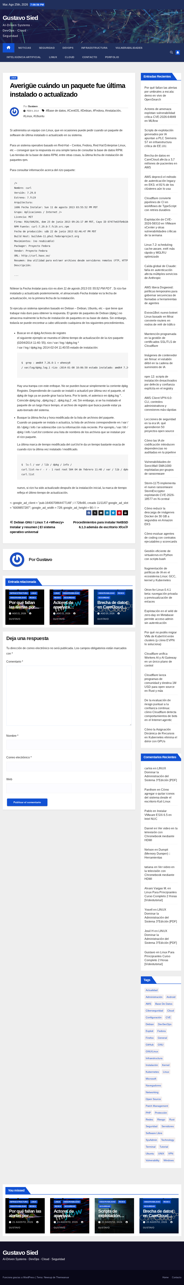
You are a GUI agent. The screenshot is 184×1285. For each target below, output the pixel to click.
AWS (148, 1003)
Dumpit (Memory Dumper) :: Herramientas (157, 853)
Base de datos (163, 1003)
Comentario (14, 661)
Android (171, 997)
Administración (154, 997)
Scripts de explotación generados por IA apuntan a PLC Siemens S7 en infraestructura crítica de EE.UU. (160, 138)
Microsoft (151, 1078)
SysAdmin (151, 1139)
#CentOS (73, 110)
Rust (171, 1119)
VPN (170, 1153)
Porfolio (112, 57)
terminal (150, 1146)
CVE (168, 1017)
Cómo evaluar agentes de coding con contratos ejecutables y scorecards (160, 537)
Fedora (161, 1031)
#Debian (85, 110)
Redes (32, 598)
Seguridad (47, 47)
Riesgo (161, 1119)
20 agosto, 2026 (157, 1222)
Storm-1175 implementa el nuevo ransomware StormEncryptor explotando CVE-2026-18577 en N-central (160, 491)
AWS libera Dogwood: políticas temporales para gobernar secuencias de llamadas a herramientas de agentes (160, 295)
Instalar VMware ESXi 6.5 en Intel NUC (158, 814)
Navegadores (153, 1085)
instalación (152, 1065)
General (162, 1037)
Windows (169, 1160)
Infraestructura (94, 47)
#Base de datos (56, 110)
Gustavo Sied (20, 17)
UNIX (161, 1153)
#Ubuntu (38, 116)
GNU (160, 1044)
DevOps (68, 47)
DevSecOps (164, 1024)
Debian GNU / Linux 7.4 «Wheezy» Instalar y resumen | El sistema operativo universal (37, 527)
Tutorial (164, 1146)
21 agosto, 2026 (23, 1222)
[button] (171, 52)
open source (153, 1099)
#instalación (113, 110)
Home (165, 1277)
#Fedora (98, 110)
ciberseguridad (154, 1010)
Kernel (165, 1065)
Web (9, 779)
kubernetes (152, 1071)
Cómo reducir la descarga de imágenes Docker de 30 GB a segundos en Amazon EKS (159, 516)
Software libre (154, 1133)
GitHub (150, 1044)
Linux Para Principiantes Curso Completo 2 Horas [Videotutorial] (160, 896)
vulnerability (152, 1160)
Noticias (24, 47)
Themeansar (62, 1277)
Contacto (89, 57)
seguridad (151, 1126)
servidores (168, 1126)
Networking (152, 1092)
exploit (149, 1031)
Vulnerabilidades (129, 47)
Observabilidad (18, 598)
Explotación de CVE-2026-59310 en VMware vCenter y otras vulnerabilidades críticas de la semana (160, 227)
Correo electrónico (19, 757)
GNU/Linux (152, 1051)
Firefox (150, 1037)
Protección (161, 1112)
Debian (150, 1024)
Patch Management (157, 1105)
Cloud (69, 57)
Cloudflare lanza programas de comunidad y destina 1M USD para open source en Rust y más (160, 682)
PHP (148, 1112)
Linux (53, 57)
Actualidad (152, 990)
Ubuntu (150, 1153)
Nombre (12, 735)
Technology (167, 1139)
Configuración (154, 1017)
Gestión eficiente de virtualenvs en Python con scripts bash (158, 555)
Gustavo (33, 106)
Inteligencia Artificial (24, 57)
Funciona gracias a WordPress (19, 1277)
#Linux (27, 116)
